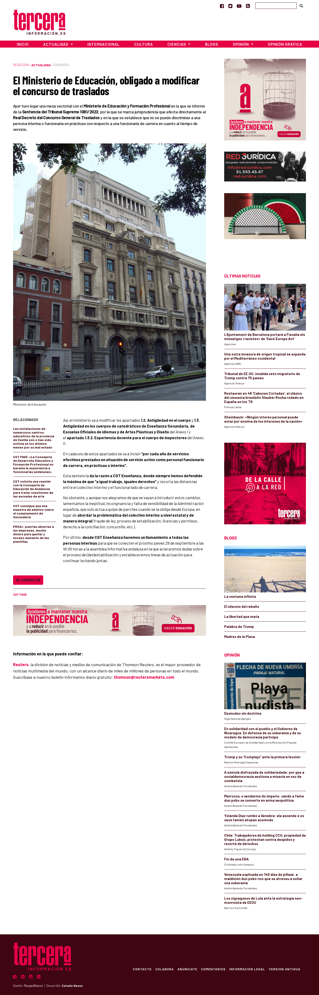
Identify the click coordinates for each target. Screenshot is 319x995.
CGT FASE (20, 594)
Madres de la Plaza (239, 636)
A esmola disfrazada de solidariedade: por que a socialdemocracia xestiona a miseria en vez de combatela (264, 776)
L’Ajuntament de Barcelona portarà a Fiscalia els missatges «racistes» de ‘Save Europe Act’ (264, 336)
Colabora (164, 969)
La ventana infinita (240, 596)
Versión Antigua (284, 969)
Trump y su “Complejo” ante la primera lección (262, 757)
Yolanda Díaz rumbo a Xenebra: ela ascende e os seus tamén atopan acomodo (264, 818)
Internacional (103, 44)
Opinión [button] (241, 44)
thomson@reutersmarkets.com (144, 677)
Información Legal (247, 969)
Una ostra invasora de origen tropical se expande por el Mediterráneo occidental (265, 356)
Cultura (143, 44)
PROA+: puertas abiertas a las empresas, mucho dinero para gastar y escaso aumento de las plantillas (33, 534)
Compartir (29, 580)
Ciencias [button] (177, 44)
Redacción (21, 65)
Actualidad (41, 65)
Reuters (20, 664)
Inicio (23, 44)
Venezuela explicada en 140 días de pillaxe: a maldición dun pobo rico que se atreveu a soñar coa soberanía (263, 878)
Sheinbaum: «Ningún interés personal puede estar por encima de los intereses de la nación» (263, 419)
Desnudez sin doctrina (242, 713)
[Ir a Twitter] (230, 6)
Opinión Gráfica (285, 44)
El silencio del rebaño (241, 606)
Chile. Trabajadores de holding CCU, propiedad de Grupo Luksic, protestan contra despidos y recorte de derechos (265, 839)
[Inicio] (39, 21)
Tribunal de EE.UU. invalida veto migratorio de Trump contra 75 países (262, 376)
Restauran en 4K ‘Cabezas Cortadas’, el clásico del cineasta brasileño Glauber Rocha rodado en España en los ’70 (264, 397)
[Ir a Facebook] (222, 6)
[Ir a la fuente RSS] (248, 6)
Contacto (142, 969)
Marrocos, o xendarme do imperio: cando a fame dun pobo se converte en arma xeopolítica (264, 798)
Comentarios (213, 969)
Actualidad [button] (56, 44)
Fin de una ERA (236, 859)
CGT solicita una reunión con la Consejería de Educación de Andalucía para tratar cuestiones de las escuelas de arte (33, 488)
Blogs (211, 44)
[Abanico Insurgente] (265, 225)
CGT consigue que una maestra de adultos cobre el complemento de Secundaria (33, 511)
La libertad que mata (241, 616)
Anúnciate (187, 969)
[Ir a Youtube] (239, 6)
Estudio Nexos (72, 986)
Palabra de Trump (239, 626)
